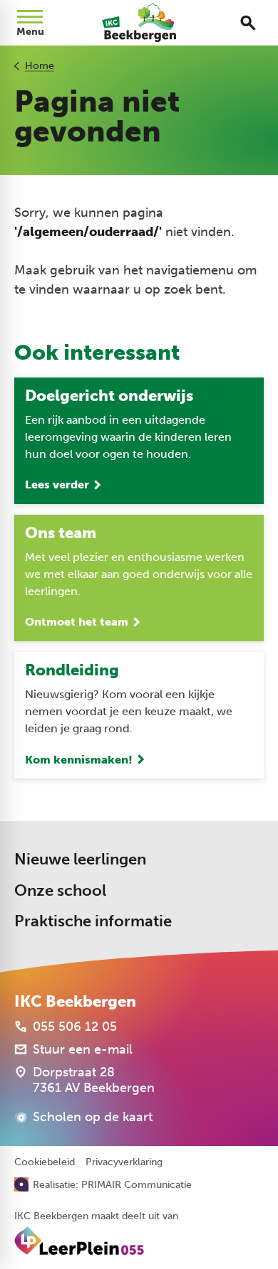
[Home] (139, 23)
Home (39, 66)
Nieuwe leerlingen (80, 859)
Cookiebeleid (44, 1162)
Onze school (60, 890)
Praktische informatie (93, 921)
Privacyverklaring (124, 1162)
